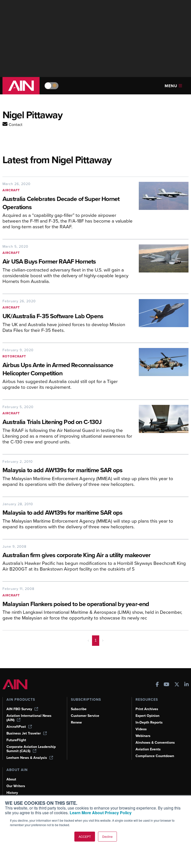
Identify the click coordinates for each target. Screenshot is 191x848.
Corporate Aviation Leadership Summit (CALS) (31, 749)
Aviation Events (148, 749)
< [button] (88, 640)
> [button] (103, 640)
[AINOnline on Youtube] (166, 685)
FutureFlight (16, 740)
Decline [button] (107, 836)
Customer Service (85, 716)
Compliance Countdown (155, 756)
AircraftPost (16, 727)
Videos (141, 729)
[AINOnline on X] (176, 685)
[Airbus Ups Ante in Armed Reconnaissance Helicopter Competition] (161, 370)
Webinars (143, 736)
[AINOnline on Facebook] (157, 685)
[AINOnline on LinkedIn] (186, 685)
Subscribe (79, 709)
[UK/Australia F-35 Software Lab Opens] (161, 318)
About (11, 779)
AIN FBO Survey (19, 709)
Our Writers (15, 786)
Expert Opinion (147, 716)
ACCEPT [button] (85, 836)
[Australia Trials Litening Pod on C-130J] (161, 426)
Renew (76, 722)
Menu (171, 86)
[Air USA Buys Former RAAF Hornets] (161, 266)
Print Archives (147, 709)
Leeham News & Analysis (26, 758)
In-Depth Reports (149, 722)
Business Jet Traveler (23, 733)
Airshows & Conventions (155, 742)
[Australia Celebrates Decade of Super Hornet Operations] (161, 207)
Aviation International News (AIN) (28, 718)
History (12, 793)
